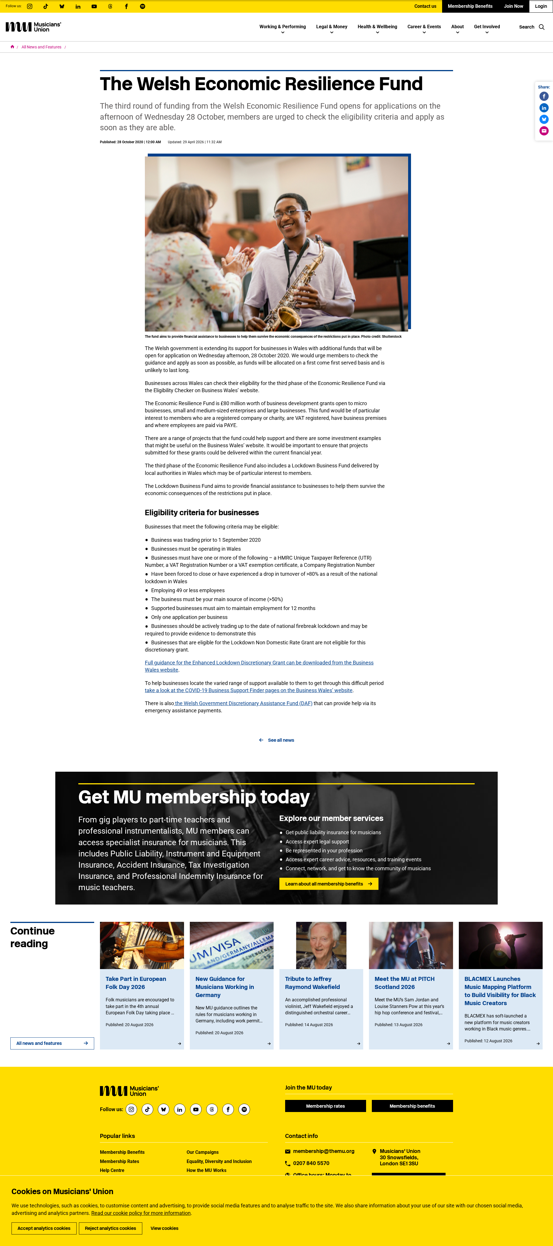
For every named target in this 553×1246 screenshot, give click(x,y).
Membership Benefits (470, 6)
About (457, 26)
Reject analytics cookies (110, 1228)
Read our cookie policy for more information (141, 1213)
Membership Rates (119, 1161)
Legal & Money (331, 26)
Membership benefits (412, 1106)
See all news (281, 740)
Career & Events (424, 26)
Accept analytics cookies (44, 1228)
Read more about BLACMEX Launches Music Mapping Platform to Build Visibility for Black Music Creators (501, 985)
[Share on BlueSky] (544, 119)
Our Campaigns (203, 1152)
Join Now (513, 6)
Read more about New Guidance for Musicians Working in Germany (232, 985)
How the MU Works (206, 1170)
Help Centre (112, 1170)
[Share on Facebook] (544, 96)
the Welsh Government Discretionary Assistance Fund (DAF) (243, 703)
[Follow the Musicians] (29, 6)
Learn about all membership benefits (324, 884)
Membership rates (325, 1106)
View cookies (165, 1228)
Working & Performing (283, 26)
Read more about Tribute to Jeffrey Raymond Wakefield (321, 985)
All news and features (39, 1043)
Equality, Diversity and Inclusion (219, 1161)
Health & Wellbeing (377, 26)
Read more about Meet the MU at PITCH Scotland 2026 (411, 985)
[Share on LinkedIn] (544, 107)
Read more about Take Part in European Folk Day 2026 (142, 985)
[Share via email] (544, 130)
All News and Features (42, 47)
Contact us (425, 6)
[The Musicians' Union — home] (33, 27)
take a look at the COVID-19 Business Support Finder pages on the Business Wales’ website (249, 690)
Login (541, 6)
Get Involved (487, 26)
